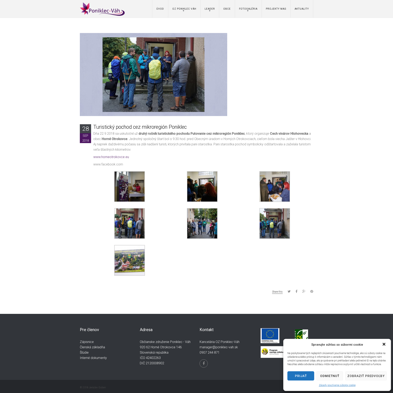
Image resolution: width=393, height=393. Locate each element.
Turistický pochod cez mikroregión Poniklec (140, 127)
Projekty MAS (276, 8)
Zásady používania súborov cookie (337, 385)
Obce (227, 8)
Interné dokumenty (93, 358)
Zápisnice (87, 342)
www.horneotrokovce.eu (111, 157)
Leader (210, 8)
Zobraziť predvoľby (366, 376)
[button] (384, 344)
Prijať (301, 376)
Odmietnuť (329, 376)
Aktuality (302, 8)
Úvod (160, 8)
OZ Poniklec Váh (184, 8)
